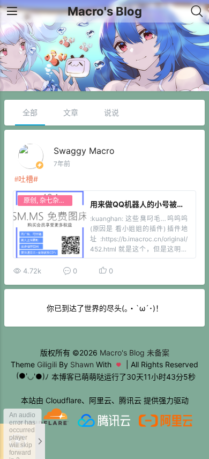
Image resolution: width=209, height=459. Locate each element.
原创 (30, 200)
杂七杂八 (52, 200)
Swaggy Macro (84, 150)
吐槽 (25, 178)
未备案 (158, 352)
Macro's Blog (105, 11)
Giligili (47, 364)
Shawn (82, 364)
